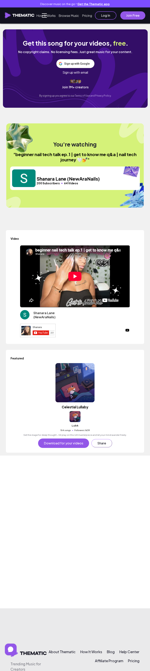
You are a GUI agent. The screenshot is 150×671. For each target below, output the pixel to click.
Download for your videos (63, 443)
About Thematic (62, 652)
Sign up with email (75, 72)
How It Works (46, 16)
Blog (111, 652)
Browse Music (69, 16)
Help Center (129, 652)
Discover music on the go (75, 4)
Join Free (132, 15)
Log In (105, 15)
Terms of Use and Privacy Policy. (93, 95)
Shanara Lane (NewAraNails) (44, 315)
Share (101, 443)
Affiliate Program (109, 661)
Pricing (87, 16)
